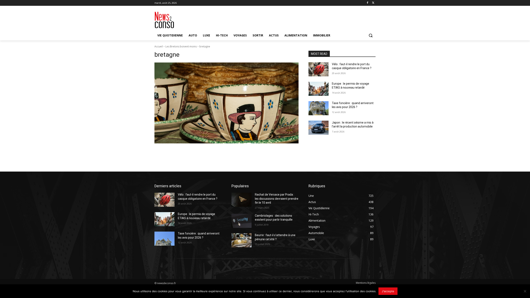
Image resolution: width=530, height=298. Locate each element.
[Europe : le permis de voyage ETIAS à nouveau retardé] (318, 89)
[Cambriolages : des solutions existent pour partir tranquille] (241, 221)
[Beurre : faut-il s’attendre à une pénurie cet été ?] (241, 240)
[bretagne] (226, 103)
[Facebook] (367, 3)
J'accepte (388, 291)
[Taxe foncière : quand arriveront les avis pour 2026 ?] (318, 108)
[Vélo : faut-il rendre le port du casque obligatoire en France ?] (318, 69)
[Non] (525, 291)
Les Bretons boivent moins (181, 46)
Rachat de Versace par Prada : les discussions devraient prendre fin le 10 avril (276, 198)
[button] (371, 35)
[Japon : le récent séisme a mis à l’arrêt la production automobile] (318, 128)
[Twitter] (373, 3)
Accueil (158, 46)
